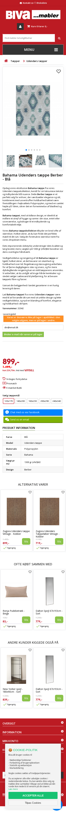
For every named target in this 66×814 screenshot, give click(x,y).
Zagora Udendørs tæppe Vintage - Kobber (16, 532)
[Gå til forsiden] (6, 61)
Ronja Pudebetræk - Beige (14, 612)
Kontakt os (28, 3)
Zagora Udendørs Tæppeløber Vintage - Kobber (47, 533)
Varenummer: (10, 308)
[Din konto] (20, 26)
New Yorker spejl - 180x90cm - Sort (13, 690)
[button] (26, 150)
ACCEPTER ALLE (33, 795)
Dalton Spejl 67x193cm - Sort (49, 612)
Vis (26, 541)
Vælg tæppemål (11, 395)
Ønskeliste (42, 3)
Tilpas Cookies (33, 802)
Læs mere (13, 789)
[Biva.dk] (33, 14)
